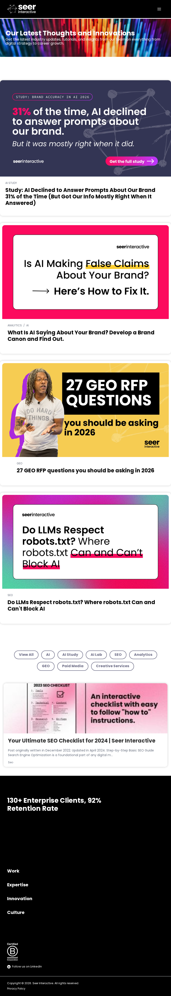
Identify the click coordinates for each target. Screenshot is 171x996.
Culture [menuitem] (15, 913)
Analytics (143, 655)
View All (26, 655)
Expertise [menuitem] (17, 885)
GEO (46, 666)
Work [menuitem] (13, 871)
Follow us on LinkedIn (27, 966)
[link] (22, 9)
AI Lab (96, 655)
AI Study (70, 655)
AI (48, 655)
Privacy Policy (16, 989)
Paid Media (72, 666)
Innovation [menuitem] (19, 899)
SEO (118, 655)
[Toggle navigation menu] (159, 9)
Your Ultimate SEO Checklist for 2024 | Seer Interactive (81, 741)
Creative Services (112, 666)
